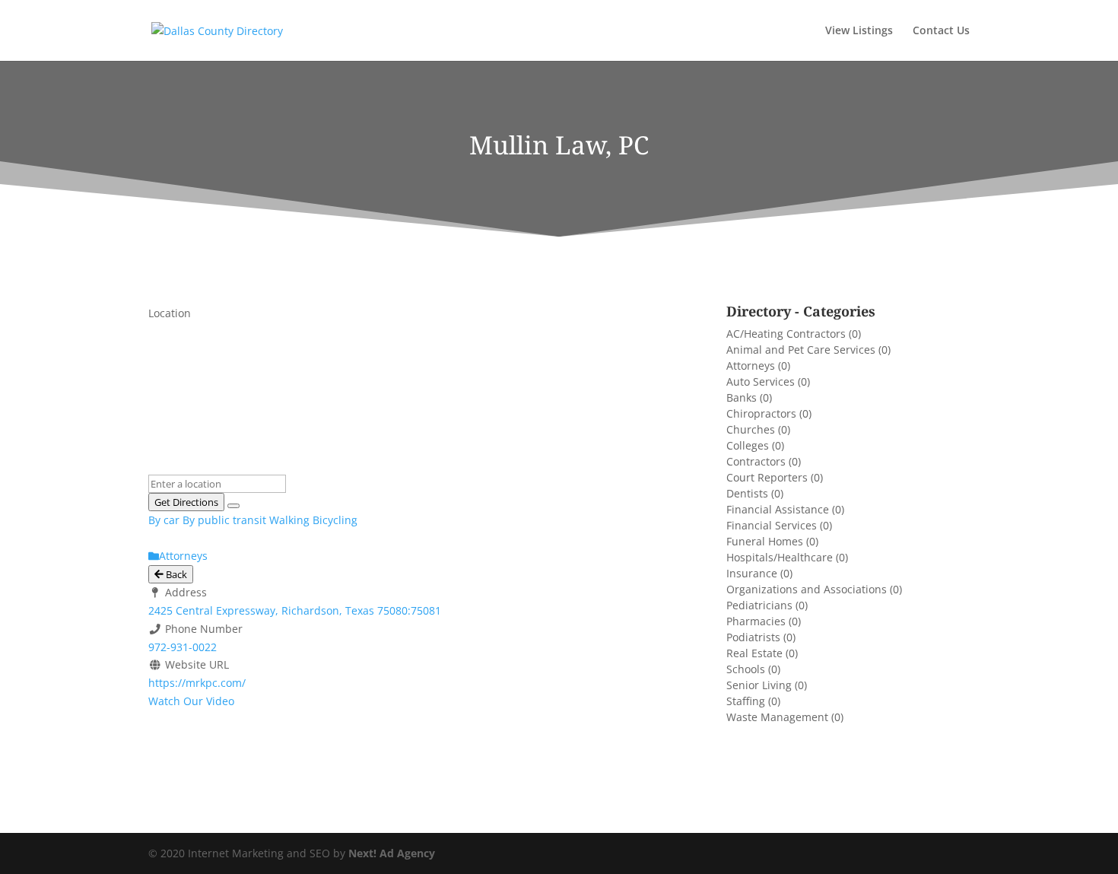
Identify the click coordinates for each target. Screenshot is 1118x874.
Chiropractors (761, 413)
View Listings (859, 31)
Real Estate (754, 653)
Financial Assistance (777, 509)
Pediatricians (759, 605)
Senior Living (759, 685)
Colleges (747, 445)
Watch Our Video (191, 701)
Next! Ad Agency (391, 853)
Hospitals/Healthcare (779, 557)
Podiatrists (753, 637)
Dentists (747, 493)
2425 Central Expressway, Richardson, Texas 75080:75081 (294, 610)
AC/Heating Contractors (786, 333)
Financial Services (771, 525)
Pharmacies (756, 621)
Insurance (751, 573)
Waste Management (777, 717)
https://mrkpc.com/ (197, 682)
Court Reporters (767, 477)
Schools (745, 669)
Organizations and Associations (806, 589)
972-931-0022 (182, 647)
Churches (750, 429)
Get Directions (186, 502)
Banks (741, 397)
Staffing (745, 701)
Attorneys (750, 365)
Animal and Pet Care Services (800, 349)
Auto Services (760, 381)
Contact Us (941, 31)
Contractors (756, 461)
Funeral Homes (764, 541)
